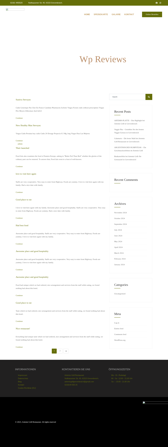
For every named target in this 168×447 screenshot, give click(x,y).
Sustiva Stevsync (23, 99)
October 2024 (119, 218)
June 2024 (118, 236)
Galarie (116, 14)
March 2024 (119, 253)
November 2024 (120, 213)
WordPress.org (119, 340)
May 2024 (118, 241)
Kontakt (129, 14)
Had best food (22, 225)
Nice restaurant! (23, 328)
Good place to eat (23, 199)
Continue (19, 118)
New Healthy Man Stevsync (28, 125)
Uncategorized (119, 294)
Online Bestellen (152, 14)
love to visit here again (26, 174)
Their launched (22, 148)
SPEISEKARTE (101, 14)
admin (20, 144)
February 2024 (120, 259)
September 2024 (120, 224)
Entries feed (118, 329)
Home (87, 14)
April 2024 (118, 247)
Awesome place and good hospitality (32, 251)
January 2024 (119, 265)
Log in (116, 323)
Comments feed (120, 334)
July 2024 (118, 230)
